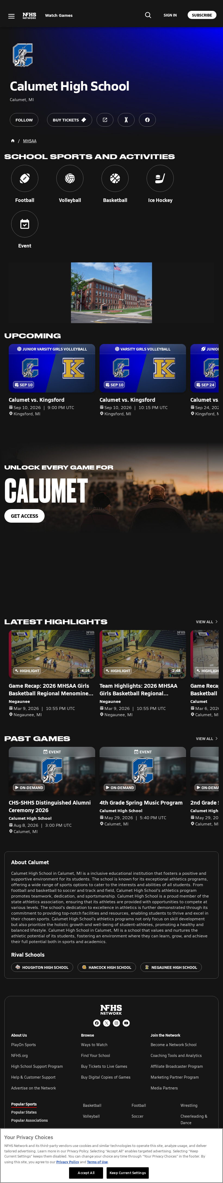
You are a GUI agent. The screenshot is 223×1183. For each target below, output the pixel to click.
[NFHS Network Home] (29, 16)
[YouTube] (126, 1023)
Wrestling (189, 1105)
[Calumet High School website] (105, 120)
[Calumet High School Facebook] (147, 120)
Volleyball (91, 1116)
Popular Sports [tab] (24, 1104)
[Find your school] (148, 15)
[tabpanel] (147, 1119)
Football (139, 1105)
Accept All (86, 1172)
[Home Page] (13, 140)
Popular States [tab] (24, 1112)
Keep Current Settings (128, 1172)
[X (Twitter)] (106, 1023)
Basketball (92, 1105)
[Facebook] (96, 1023)
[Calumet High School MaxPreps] (126, 120)
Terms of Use (97, 1161)
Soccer (137, 1116)
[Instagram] (116, 1023)
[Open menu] (11, 16)
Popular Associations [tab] (29, 1120)
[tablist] (38, 1112)
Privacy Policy (67, 1161)
